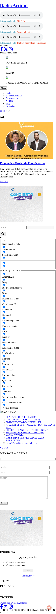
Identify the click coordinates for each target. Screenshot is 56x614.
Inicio (8, 93)
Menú (4, 88)
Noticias (9, 101)
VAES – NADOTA (15, 435)
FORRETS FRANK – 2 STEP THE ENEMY (27, 430)
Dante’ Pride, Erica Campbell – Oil (21, 443)
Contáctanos (11, 106)
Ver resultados (28, 575)
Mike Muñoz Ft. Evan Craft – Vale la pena (25, 432)
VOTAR (4, 448)
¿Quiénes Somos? (14, 95)
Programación (12, 98)
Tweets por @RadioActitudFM (14, 603)
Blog (8, 103)
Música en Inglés (17, 562)
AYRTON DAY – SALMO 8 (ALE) (23, 419)
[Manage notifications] (49, 607)
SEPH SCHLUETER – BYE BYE (22, 417)
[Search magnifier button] (2, 234)
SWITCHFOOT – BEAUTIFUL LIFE (23, 422)
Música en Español (18, 565)
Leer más (4, 181)
